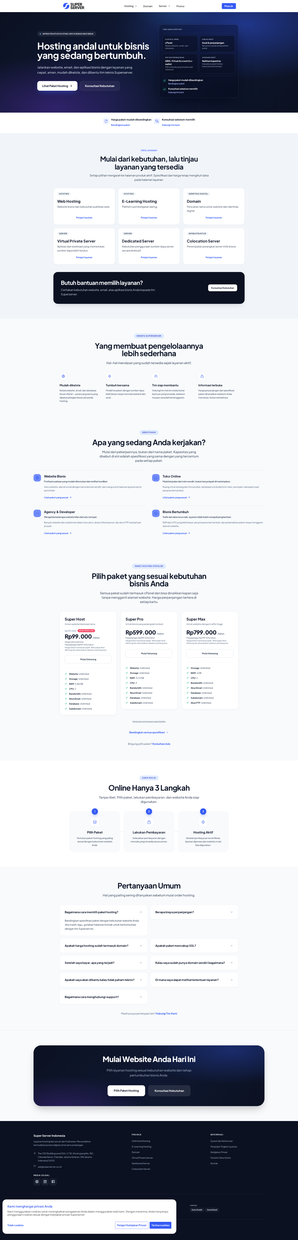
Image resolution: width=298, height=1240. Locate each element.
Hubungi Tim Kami (166, 1013)
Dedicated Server (141, 1163)
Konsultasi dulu (161, 743)
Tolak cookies (15, 1225)
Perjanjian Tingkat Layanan (223, 1146)
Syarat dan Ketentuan (221, 1141)
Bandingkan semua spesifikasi (147, 732)
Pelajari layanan (84, 217)
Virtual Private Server (142, 1157)
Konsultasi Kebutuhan (100, 86)
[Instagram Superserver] (37, 1181)
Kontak (214, 1163)
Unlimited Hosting (141, 1141)
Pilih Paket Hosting (126, 1090)
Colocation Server (141, 1168)
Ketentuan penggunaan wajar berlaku (149, 721)
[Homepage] (73, 6)
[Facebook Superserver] (53, 1181)
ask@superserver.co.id (49, 1166)
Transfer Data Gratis (220, 1157)
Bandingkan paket (176, 83)
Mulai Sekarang (88, 659)
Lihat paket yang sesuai (56, 497)
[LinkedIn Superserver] (45, 1181)
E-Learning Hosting (141, 1146)
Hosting (128, 6)
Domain (136, 1152)
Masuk (228, 6)
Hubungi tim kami (176, 92)
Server (163, 6)
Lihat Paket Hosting (55, 86)
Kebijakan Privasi (218, 1152)
